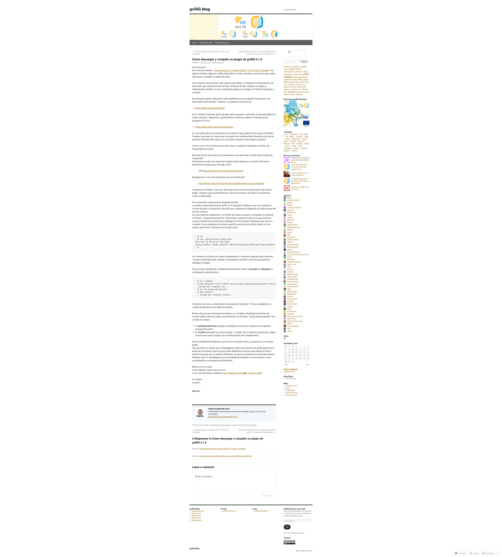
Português (287, 148)
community (295, 67)
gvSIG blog (200, 9)
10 (293, 352)
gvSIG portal (196, 518)
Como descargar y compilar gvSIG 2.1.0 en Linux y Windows (241, 70)
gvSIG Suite (304, 82)
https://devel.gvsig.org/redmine (210, 108)
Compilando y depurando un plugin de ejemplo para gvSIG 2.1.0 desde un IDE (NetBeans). (257, 52)
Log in (288, 388)
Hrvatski (300, 136)
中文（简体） (304, 134)
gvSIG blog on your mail (294, 508)
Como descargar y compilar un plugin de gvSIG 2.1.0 (227, 59)
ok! (287, 527)
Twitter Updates (291, 369)
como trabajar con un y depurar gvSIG (242, 373)
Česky (306, 136)
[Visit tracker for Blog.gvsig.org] (285, 339)
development (215, 425)
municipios (291, 84)
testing (292, 94)
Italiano (299, 143)
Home (194, 42)
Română (296, 148)
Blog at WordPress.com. (304, 551)
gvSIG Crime (297, 74)
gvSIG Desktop (226, 425)
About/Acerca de (205, 42)
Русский (304, 148)
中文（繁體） (290, 136)
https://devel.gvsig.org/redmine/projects (214, 127)
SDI (299, 89)
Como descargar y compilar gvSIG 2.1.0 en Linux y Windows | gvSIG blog (225, 456)
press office (301, 87)
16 (289, 355)
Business (287, 67)
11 (297, 352)
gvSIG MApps (298, 79)
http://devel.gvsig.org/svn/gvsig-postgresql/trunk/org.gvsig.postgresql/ (231, 183)
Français (293, 141)
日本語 (306, 143)
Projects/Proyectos (222, 42)
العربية (286, 134)
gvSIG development (300, 77)
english (292, 69)
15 (286, 355)
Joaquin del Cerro (217, 62)
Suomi (286, 141)
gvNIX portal (196, 513)
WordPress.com (291, 395)
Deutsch (301, 141)
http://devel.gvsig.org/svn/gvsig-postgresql (223, 171)
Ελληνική (287, 143)
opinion (299, 84)
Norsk (294, 146)
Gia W (293, 187)
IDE (285, 84)
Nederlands (296, 139)
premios (293, 87)
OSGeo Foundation (261, 511)
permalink (252, 425)
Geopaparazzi (289, 71)
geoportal (299, 71)
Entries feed (290, 390)
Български (294, 134)
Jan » (308, 364)
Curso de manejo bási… (299, 165)
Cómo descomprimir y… (300, 179)
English (304, 139)
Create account (291, 386)
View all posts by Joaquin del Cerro (223, 417)
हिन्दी (293, 143)
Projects (287, 89)
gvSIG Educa (288, 79)
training (299, 94)
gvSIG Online (294, 82)
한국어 (287, 146)
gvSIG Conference (229, 511)
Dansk (287, 139)
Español (286, 151)
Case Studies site (198, 511)
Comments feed (292, 393)
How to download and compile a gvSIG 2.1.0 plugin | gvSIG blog (222, 449)
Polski (300, 146)
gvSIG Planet (196, 516)
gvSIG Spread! (196, 520)
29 (286, 362)
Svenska (294, 151)
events (298, 69)
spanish (234, 425)
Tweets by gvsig (289, 371)
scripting (294, 89)
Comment (267, 495)
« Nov (286, 364)
